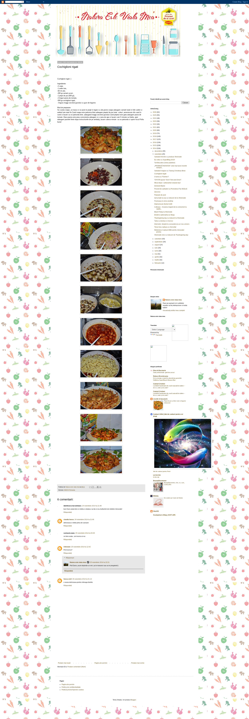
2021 (155, 127)
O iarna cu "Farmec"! (161, 177)
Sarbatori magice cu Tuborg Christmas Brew (169, 171)
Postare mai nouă (64, 663)
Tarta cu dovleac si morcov (163, 221)
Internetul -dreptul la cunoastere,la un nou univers (171, 224)
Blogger (133, 700)
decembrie (158, 151)
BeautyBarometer (160, 481)
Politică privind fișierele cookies (73, 690)
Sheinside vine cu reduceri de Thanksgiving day (171, 235)
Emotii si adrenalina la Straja (164, 215)
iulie (156, 248)
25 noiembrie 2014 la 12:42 (81, 547)
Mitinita (155, 496)
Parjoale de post (160, 195)
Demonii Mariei (159, 186)
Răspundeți (68, 512)
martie (157, 260)
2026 (155, 112)
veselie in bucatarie (160, 399)
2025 (155, 115)
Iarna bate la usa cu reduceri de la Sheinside (170, 198)
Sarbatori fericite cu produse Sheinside (168, 157)
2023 (155, 121)
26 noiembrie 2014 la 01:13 (82, 579)
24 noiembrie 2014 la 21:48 (92, 506)
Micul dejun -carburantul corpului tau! (167, 183)
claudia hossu (69, 519)
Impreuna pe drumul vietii (163, 204)
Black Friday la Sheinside (163, 212)
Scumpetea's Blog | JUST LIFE (164, 515)
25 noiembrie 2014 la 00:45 (85, 533)
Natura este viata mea (78, 562)
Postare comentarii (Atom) (76, 667)
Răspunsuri (70, 558)
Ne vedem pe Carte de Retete (173, 498)
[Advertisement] (101, 643)
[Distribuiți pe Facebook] (97, 487)
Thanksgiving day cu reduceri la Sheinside (169, 218)
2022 (155, 124)
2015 (155, 145)
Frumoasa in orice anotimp (163, 201)
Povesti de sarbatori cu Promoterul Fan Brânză (170, 189)
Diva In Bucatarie (159, 370)
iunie (156, 251)
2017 (155, 139)
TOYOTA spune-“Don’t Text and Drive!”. (168, 180)
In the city (156, 477)
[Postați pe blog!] (93, 487)
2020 (155, 130)
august (157, 245)
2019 (155, 133)
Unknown (67, 547)
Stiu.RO (156, 511)
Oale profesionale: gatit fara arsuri (163, 372)
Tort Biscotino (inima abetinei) (164, 163)
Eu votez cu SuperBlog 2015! (164, 160)
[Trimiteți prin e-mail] (90, 487)
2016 (155, 142)
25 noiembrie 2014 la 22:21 (99, 562)
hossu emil (68, 579)
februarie (158, 263)
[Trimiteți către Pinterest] (100, 487)
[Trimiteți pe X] (95, 487)
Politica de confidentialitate (71, 687)
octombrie (158, 239)
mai (156, 254)
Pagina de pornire (101, 663)
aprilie (157, 257)
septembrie (159, 242)
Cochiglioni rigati (160, 174)
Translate (159, 335)
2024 (155, 118)
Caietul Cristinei (159, 384)
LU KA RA (157, 475)
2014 (155, 148)
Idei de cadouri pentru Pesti (161, 471)
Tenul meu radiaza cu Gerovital (165, 227)
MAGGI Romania (69, 490)
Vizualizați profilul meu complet (174, 310)
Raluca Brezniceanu (160, 376)
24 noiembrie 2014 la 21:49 (84, 519)
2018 (155, 136)
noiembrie (158, 154)
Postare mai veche (137, 663)
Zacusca (157, 192)
